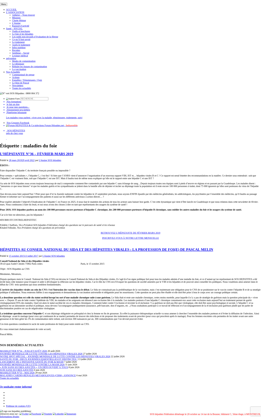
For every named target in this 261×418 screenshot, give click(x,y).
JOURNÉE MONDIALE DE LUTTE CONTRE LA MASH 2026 (32, 364)
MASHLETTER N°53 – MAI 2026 (17, 372)
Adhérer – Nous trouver (23, 15)
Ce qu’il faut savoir (21, 39)
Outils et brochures (21, 31)
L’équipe (16, 23)
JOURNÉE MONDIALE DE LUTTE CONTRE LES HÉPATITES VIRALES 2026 (41, 353)
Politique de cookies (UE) (18, 406)
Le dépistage (18, 64)
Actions (15, 77)
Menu (3, 4)
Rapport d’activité (20, 26)
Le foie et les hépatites (22, 34)
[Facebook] (35, 414)
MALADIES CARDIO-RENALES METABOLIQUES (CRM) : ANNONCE (38, 375)
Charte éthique (19, 20)
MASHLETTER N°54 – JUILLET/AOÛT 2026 (23, 351)
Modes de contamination (23, 61)
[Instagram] (70, 414)
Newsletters (17, 85)
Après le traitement (21, 45)
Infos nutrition (19, 47)
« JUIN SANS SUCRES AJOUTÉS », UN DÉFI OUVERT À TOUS (34, 367)
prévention (11, 58)
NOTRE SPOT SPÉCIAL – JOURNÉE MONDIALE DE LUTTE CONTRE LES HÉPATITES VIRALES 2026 (55, 356)
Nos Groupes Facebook (18, 122)
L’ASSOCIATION (15, 12)
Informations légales (9, 416)
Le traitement (18, 42)
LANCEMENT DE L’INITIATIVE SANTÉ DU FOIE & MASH (32, 362)
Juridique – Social (20, 53)
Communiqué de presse (23, 74)
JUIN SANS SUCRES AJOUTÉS (16, 370)
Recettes (16, 50)
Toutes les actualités (21, 88)
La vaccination (19, 69)
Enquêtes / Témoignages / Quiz (27, 80)
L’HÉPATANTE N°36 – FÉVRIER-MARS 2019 (36, 154)
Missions (16, 17)
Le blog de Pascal (20, 83)
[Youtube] (47, 414)
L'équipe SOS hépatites (50, 160)
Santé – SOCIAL (14, 28)
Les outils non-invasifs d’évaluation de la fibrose (35, 36)
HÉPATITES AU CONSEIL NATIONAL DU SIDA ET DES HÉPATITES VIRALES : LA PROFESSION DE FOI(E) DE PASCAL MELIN (106, 249)
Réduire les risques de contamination (29, 66)
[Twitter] (24, 414)
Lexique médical (20, 55)
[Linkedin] (58, 414)
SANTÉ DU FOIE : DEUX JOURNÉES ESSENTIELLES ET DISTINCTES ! (38, 359)
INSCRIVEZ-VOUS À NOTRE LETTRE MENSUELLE (130, 238)
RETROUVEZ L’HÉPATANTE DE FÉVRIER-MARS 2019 (130, 233)
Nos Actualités (13, 72)
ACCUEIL (11, 9)
